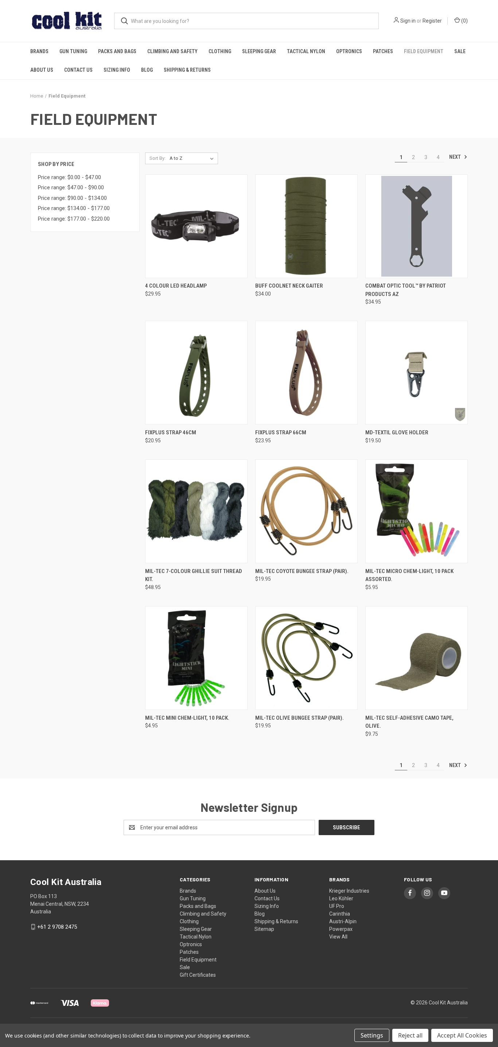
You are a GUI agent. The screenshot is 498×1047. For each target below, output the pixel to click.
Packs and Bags (117, 51)
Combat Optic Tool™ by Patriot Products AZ (405, 290)
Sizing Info (117, 70)
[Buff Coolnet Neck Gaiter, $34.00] (306, 226)
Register (432, 21)
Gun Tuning (73, 51)
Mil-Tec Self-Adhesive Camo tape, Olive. (409, 722)
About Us (41, 70)
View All (338, 937)
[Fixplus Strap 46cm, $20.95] (196, 372)
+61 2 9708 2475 (57, 927)
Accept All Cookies (462, 1035)
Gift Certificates (198, 975)
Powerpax (341, 929)
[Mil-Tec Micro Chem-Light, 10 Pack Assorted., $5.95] (416, 511)
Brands (39, 51)
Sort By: (157, 158)
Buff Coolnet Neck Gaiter (289, 286)
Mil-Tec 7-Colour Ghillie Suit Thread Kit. (193, 575)
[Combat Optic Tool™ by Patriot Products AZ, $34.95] (416, 226)
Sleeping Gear (259, 51)
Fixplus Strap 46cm (170, 432)
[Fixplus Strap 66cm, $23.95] (306, 372)
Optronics (349, 51)
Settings (372, 1035)
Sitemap (264, 929)
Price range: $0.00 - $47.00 (69, 177)
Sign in (408, 21)
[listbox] (193, 158)
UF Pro (336, 906)
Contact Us (78, 70)
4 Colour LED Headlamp (176, 286)
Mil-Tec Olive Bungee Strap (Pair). (299, 718)
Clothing (220, 51)
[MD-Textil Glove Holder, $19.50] (416, 372)
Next (455, 157)
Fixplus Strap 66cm (280, 432)
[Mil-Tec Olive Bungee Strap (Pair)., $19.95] (306, 658)
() (464, 21)
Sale (460, 51)
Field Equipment (423, 51)
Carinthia (339, 914)
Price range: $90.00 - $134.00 (72, 198)
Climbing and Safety (172, 51)
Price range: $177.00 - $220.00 (74, 219)
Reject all (410, 1035)
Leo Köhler (341, 898)
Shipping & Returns (187, 70)
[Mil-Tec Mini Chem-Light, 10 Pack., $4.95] (196, 658)
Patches (383, 51)
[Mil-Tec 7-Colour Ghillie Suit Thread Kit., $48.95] (196, 511)
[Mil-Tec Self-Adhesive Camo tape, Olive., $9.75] (416, 658)
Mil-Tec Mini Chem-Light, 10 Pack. (187, 718)
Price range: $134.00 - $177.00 (74, 208)
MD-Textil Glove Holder (396, 432)
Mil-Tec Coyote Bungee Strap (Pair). (302, 571)
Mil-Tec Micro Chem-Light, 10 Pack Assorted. (409, 575)
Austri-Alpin (343, 921)
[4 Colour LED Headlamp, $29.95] (196, 226)
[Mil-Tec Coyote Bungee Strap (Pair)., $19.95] (306, 511)
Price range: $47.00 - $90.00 (71, 187)
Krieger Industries (349, 891)
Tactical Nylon (306, 51)
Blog (147, 70)
